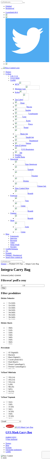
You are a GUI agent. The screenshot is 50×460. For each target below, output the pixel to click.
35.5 (11, 416)
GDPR (8, 452)
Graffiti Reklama (12, 249)
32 (10, 333)
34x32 (11, 310)
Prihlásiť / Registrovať (14, 255)
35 (10, 340)
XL (11, 391)
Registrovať (10, 8)
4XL (11, 380)
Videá (12, 243)
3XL (11, 377)
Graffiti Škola (20, 157)
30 (10, 328)
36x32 (11, 315)
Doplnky (18, 155)
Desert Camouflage (16, 364)
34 (10, 337)
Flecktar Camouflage (17, 367)
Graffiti (13, 80)
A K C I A (14, 76)
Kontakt (9, 253)
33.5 (11, 407)
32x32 (11, 305)
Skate (12, 220)
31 (10, 330)
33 (10, 335)
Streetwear (14, 159)
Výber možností (11, 439)
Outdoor (13, 213)
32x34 (11, 308)
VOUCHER (15, 78)
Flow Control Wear (22, 188)
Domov (8, 72)
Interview (13, 238)
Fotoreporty (14, 236)
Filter (3, 288)
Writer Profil (14, 245)
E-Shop (8, 74)
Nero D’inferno (20, 145)
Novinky (13, 247)
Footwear (13, 196)
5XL (11, 382)
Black (11, 355)
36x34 (11, 317)
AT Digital (13, 353)
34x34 (11, 312)
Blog (7, 234)
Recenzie (13, 240)
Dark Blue (13, 362)
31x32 (11, 303)
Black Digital (14, 357)
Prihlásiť (9, 6)
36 (10, 342)
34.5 (11, 411)
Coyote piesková (15, 360)
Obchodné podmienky (14, 450)
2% (7, 251)
